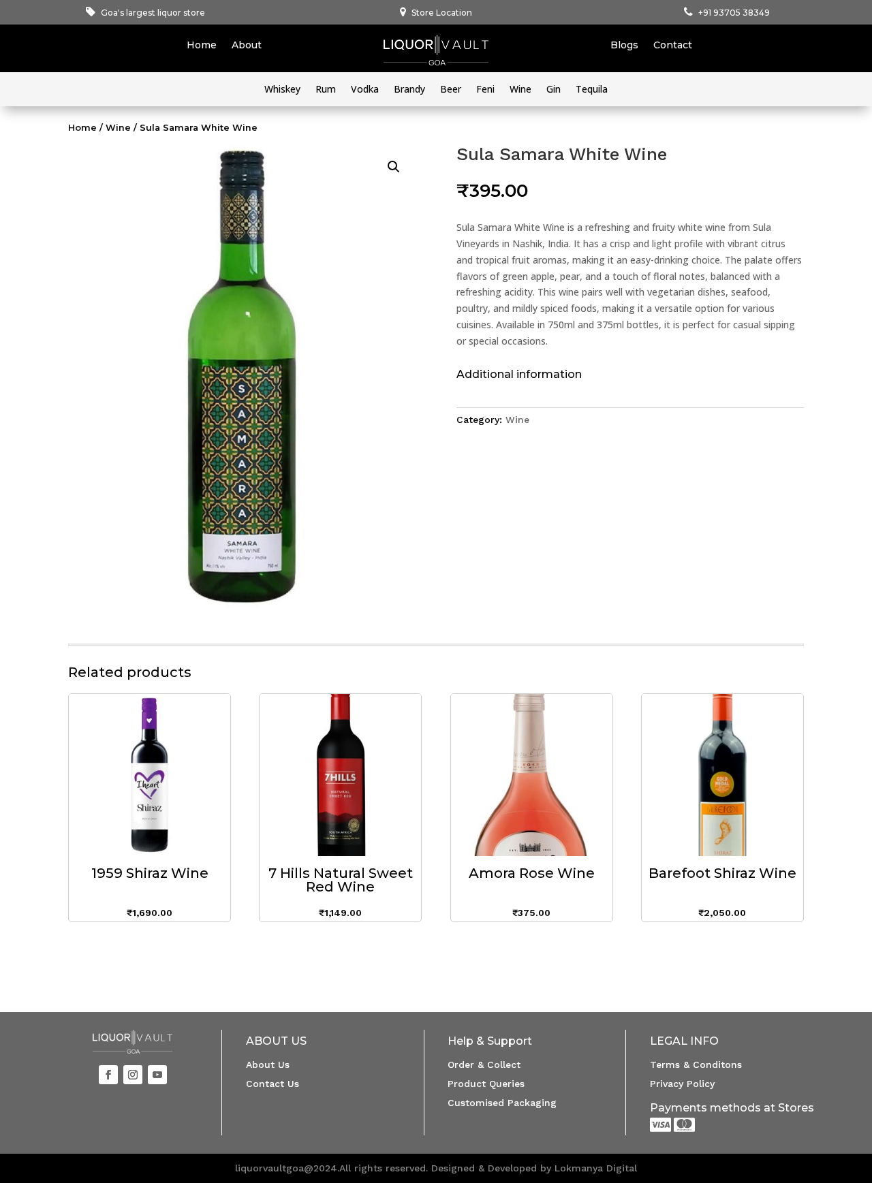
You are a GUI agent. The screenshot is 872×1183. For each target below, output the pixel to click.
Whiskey (282, 89)
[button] (394, 167)
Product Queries (486, 1083)
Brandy (409, 89)
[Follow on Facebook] (108, 1074)
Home (202, 45)
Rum (325, 89)
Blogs (624, 45)
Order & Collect (484, 1064)
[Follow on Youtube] (157, 1074)
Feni (485, 89)
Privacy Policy (682, 1083)
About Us (268, 1064)
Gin (553, 89)
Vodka (365, 89)
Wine (520, 89)
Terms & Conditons (696, 1064)
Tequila (592, 89)
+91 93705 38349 (734, 12)
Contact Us (272, 1083)
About (247, 45)
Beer (450, 89)
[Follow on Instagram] (132, 1074)
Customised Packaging (502, 1102)
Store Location (441, 12)
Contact (672, 45)
